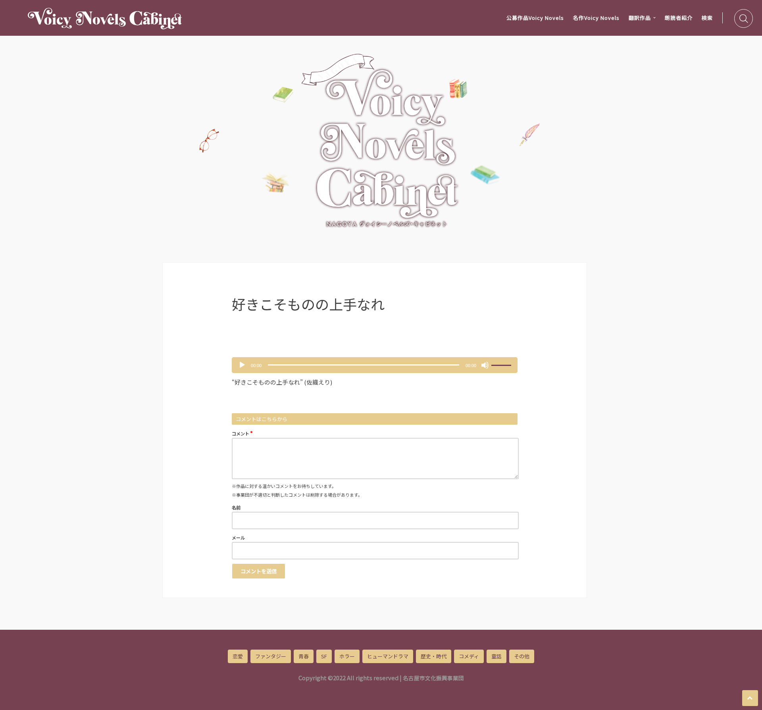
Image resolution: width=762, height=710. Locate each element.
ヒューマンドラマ (387, 656)
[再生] (242, 365)
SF (324, 656)
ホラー (347, 656)
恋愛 (238, 656)
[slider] (502, 364)
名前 (236, 507)
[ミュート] (485, 365)
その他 (521, 656)
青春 (303, 656)
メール (238, 537)
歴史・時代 (433, 656)
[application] (375, 365)
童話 (496, 656)
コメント (242, 433)
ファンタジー (270, 656)
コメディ (469, 656)
